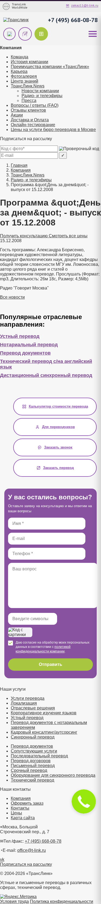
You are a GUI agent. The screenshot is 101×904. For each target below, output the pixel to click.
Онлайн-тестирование (33, 124)
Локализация (24, 703)
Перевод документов (25, 353)
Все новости (12, 297)
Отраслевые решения (33, 708)
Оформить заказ (27, 803)
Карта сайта (23, 817)
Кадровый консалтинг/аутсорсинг (44, 732)
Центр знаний (24, 81)
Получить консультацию (24, 236)
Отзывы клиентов (28, 110)
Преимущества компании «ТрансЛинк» (50, 66)
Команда (19, 57)
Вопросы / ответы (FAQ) (34, 105)
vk (2, 859)
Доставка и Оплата (30, 120)
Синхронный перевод (32, 737)
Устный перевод (19, 336)
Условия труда (14, 901)
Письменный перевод (33, 765)
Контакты (20, 808)
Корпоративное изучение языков (43, 713)
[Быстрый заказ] (9, 34)
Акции (17, 115)
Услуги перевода (27, 698)
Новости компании (40, 91)
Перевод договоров (31, 760)
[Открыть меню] (93, 34)
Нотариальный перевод (29, 344)
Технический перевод (32, 780)
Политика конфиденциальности (61, 901)
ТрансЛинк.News (27, 86)
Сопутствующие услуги (34, 751)
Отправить (50, 664)
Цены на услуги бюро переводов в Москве (53, 129)
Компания (21, 170)
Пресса (29, 100)
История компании (29, 61)
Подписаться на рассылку (26, 864)
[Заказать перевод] (25, 34)
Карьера (19, 71)
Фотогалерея (24, 76)
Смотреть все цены (68, 236)
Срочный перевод (29, 770)
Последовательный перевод (39, 756)
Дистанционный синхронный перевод (46, 375)
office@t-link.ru (31, 850)
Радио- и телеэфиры (42, 95)
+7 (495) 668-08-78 (73, 20)
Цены (16, 813)
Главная (19, 165)
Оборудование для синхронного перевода (53, 775)
